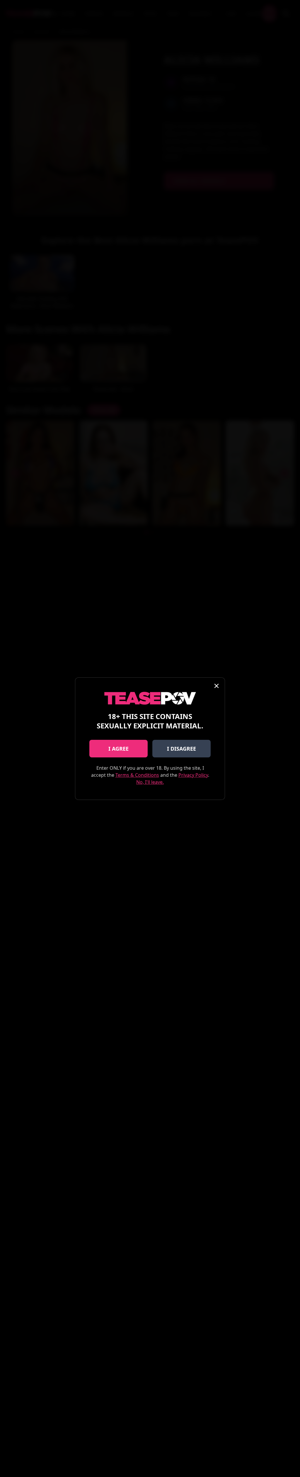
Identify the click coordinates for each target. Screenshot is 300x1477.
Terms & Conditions (137, 775)
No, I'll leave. (150, 782)
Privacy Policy (193, 775)
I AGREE (118, 748)
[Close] (216, 685)
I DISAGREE (181, 748)
